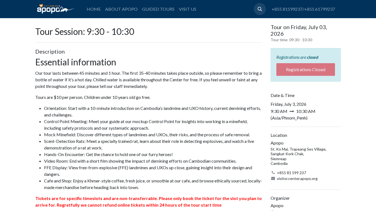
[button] (260, 9)
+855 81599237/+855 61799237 (303, 9)
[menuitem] (94, 9)
